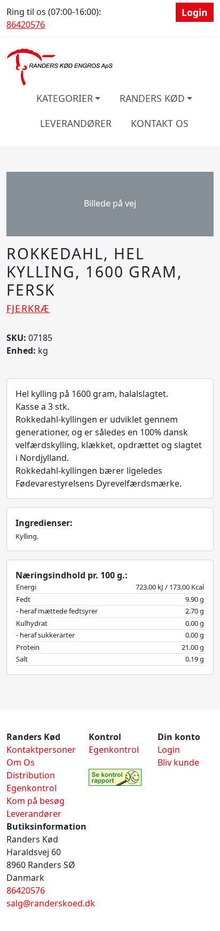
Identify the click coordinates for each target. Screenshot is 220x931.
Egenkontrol (31, 788)
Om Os (20, 762)
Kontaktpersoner (41, 749)
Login (195, 12)
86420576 (25, 24)
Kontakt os (159, 123)
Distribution (30, 775)
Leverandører (76, 123)
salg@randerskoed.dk (50, 903)
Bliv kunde (178, 762)
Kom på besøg (35, 801)
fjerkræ (28, 308)
